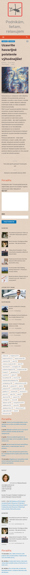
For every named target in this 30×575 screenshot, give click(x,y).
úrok (16, 411)
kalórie (13, 375)
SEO (11, 501)
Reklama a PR (15, 501)
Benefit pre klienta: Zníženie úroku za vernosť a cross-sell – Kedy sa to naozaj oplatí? (18, 278)
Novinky (4, 495)
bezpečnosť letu (7, 358)
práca (5, 394)
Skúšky (8, 509)
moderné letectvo (20, 383)
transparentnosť (18, 402)
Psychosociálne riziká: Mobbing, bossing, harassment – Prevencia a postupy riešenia (18, 269)
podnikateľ (6, 389)
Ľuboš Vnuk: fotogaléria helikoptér (17, 333)
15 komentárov (18, 328)
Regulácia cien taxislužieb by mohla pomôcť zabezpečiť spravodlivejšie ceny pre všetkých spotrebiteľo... (15, 461)
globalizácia (15, 372)
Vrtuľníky (22, 501)
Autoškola (4, 503)
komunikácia (6, 378)
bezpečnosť (14, 355)
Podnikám (11, 41)
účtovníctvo (6, 413)
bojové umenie (20, 358)
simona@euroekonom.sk (8, 485)
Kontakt (19, 497)
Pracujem (8, 495)
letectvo (16, 378)
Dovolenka (17, 509)
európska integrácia (8, 369)
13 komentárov (17, 345)
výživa (16, 405)
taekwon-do (6, 402)
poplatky (5, 391)
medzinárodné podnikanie (10, 380)
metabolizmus (7, 383)
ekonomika (6, 366)
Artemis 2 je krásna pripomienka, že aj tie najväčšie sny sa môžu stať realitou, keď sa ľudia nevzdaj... (15, 424)
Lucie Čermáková (18, 524)
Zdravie (21, 505)
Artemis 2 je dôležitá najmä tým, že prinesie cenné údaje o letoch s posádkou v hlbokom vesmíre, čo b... (15, 439)
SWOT (25, 505)
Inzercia (14, 497)
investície (5, 375)
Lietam (3, 497)
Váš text (4, 191)
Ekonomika (16, 505)
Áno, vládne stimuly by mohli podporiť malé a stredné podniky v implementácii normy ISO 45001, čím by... (14, 555)
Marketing (21, 507)
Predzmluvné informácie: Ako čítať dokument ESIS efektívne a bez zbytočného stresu (18, 261)
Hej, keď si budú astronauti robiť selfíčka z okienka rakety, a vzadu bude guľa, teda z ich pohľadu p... (15, 446)
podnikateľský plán (18, 389)
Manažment (15, 503)
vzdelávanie (6, 405)
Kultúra (3, 509)
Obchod (12, 509)
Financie (4, 41)
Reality (9, 503)
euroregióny (16, 366)
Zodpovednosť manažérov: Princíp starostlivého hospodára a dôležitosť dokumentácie (18, 252)
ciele (14, 361)
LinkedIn (4, 490)
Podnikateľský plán (6, 507)
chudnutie (6, 361)
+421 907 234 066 (6, 487)
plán (21, 386)
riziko (12, 394)
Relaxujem (8, 497)
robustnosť (6, 397)
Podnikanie (4, 505)
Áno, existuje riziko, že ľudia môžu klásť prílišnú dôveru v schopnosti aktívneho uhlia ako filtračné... (14, 570)
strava (14, 400)
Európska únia (22, 369)
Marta (4, 62)
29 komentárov (18, 319)
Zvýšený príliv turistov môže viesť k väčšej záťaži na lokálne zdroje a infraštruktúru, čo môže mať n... (14, 563)
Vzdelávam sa (21, 495)
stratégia (6, 400)
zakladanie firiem (7, 408)
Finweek (5, 372)
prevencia (23, 391)
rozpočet (16, 397)
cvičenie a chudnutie (9, 364)
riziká (19, 394)
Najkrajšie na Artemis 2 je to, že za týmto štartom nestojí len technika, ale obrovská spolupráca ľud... (15, 431)
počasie (14, 391)
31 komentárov (17, 310)
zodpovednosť (7, 411)
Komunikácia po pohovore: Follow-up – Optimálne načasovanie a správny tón (18, 234)
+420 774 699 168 (6, 489)
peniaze (13, 386)
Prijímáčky (21, 503)
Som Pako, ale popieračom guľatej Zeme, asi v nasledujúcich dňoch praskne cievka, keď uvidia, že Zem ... (15, 453)
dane (20, 364)
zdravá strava (19, 408)
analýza (5, 355)
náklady (5, 386)
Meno (3, 214)
